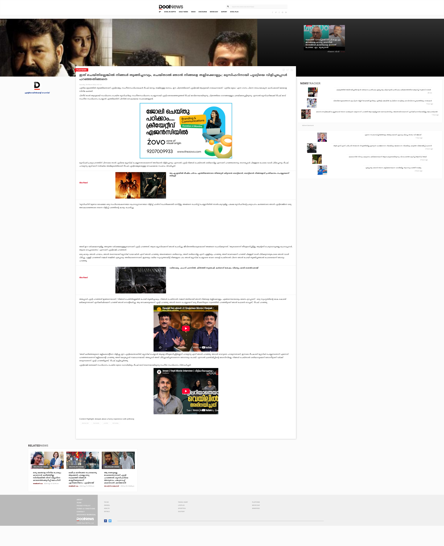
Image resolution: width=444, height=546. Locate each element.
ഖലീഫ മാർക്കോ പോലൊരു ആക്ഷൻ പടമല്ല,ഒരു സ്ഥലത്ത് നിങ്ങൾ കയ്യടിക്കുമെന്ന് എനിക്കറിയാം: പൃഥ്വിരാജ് (83, 478)
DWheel (107, 505)
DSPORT (224, 12)
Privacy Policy (83, 505)
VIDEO (193, 12)
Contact (81, 511)
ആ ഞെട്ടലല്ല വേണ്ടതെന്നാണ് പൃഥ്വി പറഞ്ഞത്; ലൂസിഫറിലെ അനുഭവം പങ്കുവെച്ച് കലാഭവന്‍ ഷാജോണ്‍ (116, 478)
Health (106, 508)
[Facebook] (272, 12)
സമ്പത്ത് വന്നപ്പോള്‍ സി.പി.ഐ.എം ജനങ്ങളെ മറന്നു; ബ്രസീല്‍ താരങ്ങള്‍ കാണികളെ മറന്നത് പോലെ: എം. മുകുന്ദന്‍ (323, 44)
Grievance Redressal (86, 515)
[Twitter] (275, 12)
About (80, 499)
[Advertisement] (185, 130)
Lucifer (106, 423)
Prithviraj (115, 423)
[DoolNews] (170, 7)
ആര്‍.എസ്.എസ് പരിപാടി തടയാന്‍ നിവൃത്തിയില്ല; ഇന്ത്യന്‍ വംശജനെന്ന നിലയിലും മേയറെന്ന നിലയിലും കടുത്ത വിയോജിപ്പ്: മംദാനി (382, 146)
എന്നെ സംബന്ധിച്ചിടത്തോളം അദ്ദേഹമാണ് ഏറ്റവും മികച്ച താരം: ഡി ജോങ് (393, 135)
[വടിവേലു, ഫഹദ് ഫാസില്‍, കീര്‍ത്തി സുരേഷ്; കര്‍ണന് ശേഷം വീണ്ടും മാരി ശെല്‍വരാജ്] (140, 280)
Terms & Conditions (86, 508)
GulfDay (181, 511)
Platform (256, 502)
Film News (96, 423)
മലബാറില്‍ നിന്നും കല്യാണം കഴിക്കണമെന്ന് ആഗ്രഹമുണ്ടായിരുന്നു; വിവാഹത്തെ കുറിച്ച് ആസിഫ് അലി (388, 157)
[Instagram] (279, 12)
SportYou (182, 508)
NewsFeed (256, 508)
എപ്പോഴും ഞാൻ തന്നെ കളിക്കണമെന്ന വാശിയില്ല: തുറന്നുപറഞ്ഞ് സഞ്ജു (393, 168)
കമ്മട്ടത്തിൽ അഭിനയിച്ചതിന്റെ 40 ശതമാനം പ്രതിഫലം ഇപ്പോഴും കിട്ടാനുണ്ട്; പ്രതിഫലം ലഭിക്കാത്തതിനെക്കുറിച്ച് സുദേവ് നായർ (383, 90)
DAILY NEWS (183, 12)
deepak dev (85, 423)
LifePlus (181, 505)
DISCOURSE (203, 12)
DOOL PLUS (234, 12)
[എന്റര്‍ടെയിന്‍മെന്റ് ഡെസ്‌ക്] (37, 86)
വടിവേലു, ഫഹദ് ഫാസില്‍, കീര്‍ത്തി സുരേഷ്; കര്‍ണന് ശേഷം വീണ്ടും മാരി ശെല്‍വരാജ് (214, 268)
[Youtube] (285, 12)
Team (79, 502)
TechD (106, 502)
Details (107, 511)
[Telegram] (282, 12)
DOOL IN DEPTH (170, 12)
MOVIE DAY (214, 12)
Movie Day (256, 505)
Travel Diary (183, 502)
